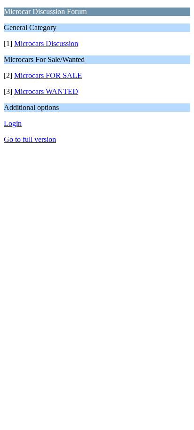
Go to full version (30, 139)
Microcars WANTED (46, 91)
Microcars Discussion (46, 43)
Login (13, 123)
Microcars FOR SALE (48, 75)
